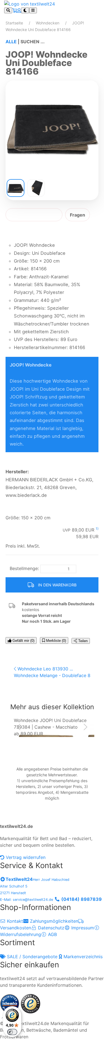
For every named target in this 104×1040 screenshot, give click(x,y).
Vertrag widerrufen (24, 857)
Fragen (77, 215)
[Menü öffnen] (33, 10)
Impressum (82, 927)
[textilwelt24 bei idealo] (10, 1003)
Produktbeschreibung (34, 215)
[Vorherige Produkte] (18, 727)
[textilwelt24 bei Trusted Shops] (30, 1003)
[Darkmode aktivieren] (25, 10)
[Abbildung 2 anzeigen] (36, 188)
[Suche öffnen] (8, 10)
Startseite (14, 23)
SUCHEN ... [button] (33, 41)
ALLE (11, 41)
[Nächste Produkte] (85, 727)
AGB (52, 934)
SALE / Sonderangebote (32, 956)
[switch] (12, 1032)
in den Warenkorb (57, 585)
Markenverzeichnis (82, 956)
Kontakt (14, 921)
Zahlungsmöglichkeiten (53, 921)
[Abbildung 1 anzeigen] (15, 188)
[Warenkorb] (14, 10)
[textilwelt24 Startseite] (29, 3)
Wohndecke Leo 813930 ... (44, 669)
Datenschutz (50, 927)
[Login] (19, 10)
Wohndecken (47, 23)
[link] (54, 727)
